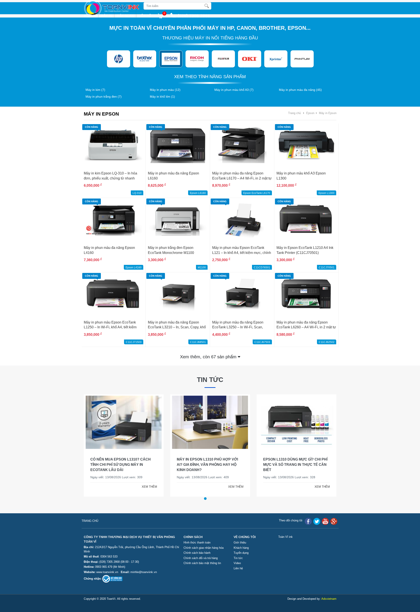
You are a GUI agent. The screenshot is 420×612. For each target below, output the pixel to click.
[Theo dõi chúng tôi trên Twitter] (316, 521)
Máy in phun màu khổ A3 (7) (234, 89)
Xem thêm (209, 356)
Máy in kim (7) (95, 89)
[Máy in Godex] (302, 58)
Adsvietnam (328, 598)
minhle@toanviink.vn (143, 572)
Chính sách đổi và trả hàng (201, 558)
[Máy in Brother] (118, 58)
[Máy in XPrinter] (249, 58)
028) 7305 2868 (194, 15)
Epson (310, 113)
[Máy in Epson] (144, 58)
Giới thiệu (240, 542)
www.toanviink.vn (107, 572)
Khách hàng (241, 547)
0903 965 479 (103, 566)
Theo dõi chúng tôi (290, 520)
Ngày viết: (97, 477)
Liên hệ (144, 16)
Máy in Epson (327, 113)
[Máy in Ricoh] (170, 58)
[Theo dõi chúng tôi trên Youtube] (325, 521)
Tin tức (210, 379)
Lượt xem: (129, 477)
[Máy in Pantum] (275, 58)
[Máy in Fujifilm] (197, 58)
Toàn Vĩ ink (285, 536)
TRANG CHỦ (90, 520)
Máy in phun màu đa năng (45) (300, 89)
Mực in (90, 16)
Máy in (106, 16)
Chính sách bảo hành (197, 552)
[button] (205, 498)
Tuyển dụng (241, 552)
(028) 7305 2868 (110, 561)
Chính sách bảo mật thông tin (202, 563)
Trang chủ (294, 113)
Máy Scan (125, 16)
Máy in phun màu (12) (165, 89)
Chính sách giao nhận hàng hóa (204, 547)
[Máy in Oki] (223, 58)
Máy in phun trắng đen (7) (104, 96)
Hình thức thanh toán (197, 542)
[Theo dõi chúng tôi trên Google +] (334, 521)
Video (237, 563)
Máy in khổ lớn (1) (162, 96)
